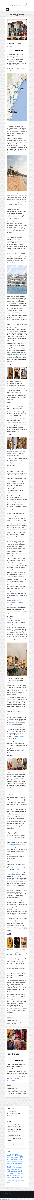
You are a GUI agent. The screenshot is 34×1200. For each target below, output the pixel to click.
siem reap (16, 1173)
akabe (8, 1155)
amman (20, 1155)
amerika (14, 1155)
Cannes (12, 1022)
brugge (20, 1159)
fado (8, 1165)
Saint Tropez (13, 1023)
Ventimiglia (23, 1093)
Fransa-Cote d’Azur (13, 1053)
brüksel (9, 1161)
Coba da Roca (9, 1163)
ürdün (9, 1183)
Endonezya (17, 1163)
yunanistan (20, 1181)
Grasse (16, 1022)
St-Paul (16, 1093)
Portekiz (19, 1171)
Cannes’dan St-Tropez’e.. (15, 43)
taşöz (8, 1177)
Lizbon (21, 1167)
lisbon (17, 1167)
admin (11, 1018)
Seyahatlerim (14, 1020)
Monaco (8, 1091)
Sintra (22, 1173)
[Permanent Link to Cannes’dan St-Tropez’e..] (17, 39)
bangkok (10, 1159)
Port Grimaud (20, 1091)
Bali (21, 1157)
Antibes (12, 1090)
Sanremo (12, 1093)
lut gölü (8, 1169)
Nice (24, 1022)
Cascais (21, 1161)
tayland (17, 1175)
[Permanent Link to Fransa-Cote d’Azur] (17, 1049)
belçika (16, 1159)
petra (15, 1171)
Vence (19, 1093)
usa (21, 1177)
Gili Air (11, 1165)
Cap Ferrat (21, 1090)
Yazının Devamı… (11, 1080)
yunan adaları (11, 1181)
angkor (9, 1157)
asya (17, 1157)
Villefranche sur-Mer (11, 1095)
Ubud (17, 1177)
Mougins (20, 1022)
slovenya (9, 1175)
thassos (13, 1177)
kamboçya (11, 1167)
